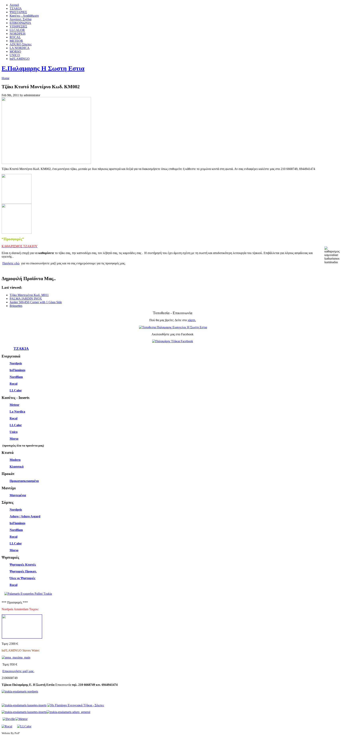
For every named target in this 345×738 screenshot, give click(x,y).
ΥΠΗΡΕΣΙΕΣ (18, 26)
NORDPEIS (18, 33)
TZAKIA (16, 8)
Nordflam (16, 377)
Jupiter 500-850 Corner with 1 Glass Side (36, 302)
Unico (14, 432)
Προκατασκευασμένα (24, 481)
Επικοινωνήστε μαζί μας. (18, 671)
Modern (15, 459)
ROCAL (15, 37)
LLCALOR (17, 30)
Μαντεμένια (18, 495)
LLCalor (16, 390)
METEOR (16, 40)
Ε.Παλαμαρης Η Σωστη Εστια (43, 68)
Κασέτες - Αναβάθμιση (24, 15)
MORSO (15, 51)
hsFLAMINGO (20, 58)
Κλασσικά (17, 466)
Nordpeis (16, 363)
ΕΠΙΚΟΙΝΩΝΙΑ (20, 23)
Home (5, 78)
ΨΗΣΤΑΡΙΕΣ (18, 12)
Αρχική (14, 5)
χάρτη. (192, 320)
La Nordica (17, 411)
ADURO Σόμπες (21, 44)
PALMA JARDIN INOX (26, 298)
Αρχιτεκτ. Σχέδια (20, 19)
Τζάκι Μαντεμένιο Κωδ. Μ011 (29, 295)
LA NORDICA (20, 48)
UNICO (15, 55)
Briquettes (16, 305)
